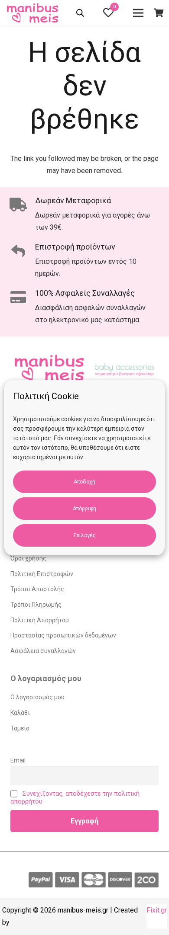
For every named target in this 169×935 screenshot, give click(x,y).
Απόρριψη (84, 509)
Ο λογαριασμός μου (37, 697)
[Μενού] (139, 13)
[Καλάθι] (158, 13)
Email (18, 760)
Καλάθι (20, 712)
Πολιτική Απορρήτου (39, 620)
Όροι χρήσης (28, 558)
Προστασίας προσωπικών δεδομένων (63, 635)
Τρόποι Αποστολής (37, 589)
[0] (108, 14)
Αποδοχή (84, 482)
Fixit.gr (156, 910)
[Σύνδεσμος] (34, 13)
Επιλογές (85, 535)
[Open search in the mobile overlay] (81, 14)
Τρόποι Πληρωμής (36, 604)
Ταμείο (19, 728)
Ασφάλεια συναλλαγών (43, 650)
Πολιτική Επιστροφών (41, 573)
